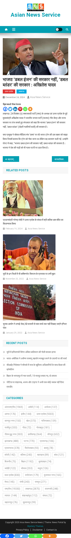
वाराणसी (51, 488)
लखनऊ (21, 91)
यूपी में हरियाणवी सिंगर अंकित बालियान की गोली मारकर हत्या (31, 352)
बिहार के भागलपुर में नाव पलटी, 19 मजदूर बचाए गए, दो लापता (32, 375)
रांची (25, 481)
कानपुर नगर (13, 420)
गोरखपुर (43, 427)
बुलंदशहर (45, 461)
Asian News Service (35, 14)
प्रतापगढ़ (47, 441)
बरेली (10, 454)
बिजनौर (10, 461)
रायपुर (40, 481)
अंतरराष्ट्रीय (14, 407)
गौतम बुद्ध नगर (14, 434)
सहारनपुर (11, 502)
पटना (29, 441)
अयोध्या (50, 407)
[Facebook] (5, 109)
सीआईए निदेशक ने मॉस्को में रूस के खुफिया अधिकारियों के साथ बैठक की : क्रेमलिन (36, 367)
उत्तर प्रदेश (9, 91)
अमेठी (33, 407)
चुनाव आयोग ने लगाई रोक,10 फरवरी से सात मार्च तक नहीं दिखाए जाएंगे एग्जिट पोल (35, 326)
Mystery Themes (35, 526)
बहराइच (43, 454)
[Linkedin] (15, 109)
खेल (31, 420)
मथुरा (43, 468)
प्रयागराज (12, 448)
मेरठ (9, 481)
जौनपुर (53, 434)
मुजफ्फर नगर (52, 475)
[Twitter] (10, 109)
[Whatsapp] (25, 109)
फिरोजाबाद (32, 448)
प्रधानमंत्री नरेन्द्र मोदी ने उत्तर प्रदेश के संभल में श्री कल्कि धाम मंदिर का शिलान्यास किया (33, 221)
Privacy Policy (22, 530)
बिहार (27, 461)
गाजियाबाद (48, 420)
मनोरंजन (32, 475)
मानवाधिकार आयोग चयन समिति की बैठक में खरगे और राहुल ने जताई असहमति (61, 159)
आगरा (10, 414)
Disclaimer (38, 530)
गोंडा (26, 427)
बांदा (59, 454)
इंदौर (26, 414)
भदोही (10, 468)
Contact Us (51, 530)
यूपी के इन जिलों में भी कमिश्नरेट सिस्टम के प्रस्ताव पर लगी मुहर (29, 273)
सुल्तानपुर (29, 502)
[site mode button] (58, 29)
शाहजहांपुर (29, 495)
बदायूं (48, 448)
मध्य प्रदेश (12, 475)
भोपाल (27, 468)
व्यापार (11, 495)
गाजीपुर (11, 427)
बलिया (26, 454)
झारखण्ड (12, 441)
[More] (30, 109)
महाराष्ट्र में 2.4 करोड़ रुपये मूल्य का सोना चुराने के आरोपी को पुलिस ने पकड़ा (13, 159)
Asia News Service (40, 97)
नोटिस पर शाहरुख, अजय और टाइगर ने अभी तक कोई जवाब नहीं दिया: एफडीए (35, 384)
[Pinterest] (20, 109)
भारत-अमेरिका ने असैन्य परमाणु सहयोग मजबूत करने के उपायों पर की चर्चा (37, 358)
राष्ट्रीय (12, 488)
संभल (47, 495)
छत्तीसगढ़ (35, 434)
